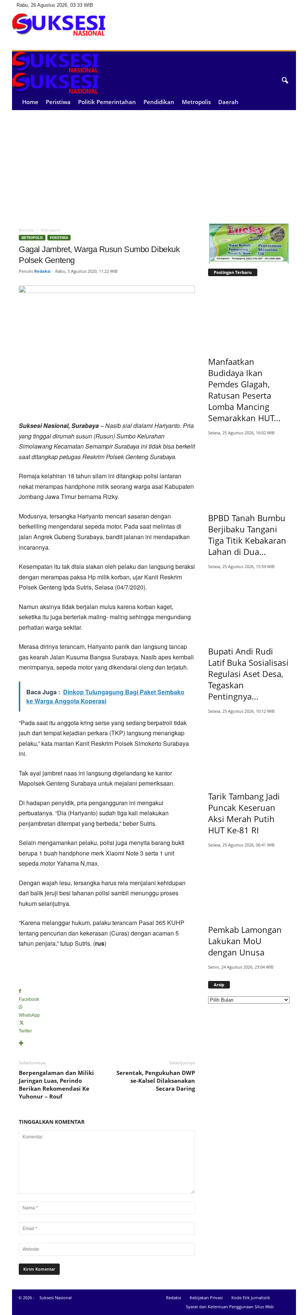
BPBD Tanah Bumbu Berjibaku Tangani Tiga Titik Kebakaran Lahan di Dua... (247, 534)
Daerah (228, 102)
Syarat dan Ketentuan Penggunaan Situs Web (230, 1306)
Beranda (26, 230)
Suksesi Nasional (55, 1297)
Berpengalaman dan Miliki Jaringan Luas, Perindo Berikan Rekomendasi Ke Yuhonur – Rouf (56, 1084)
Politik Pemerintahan (107, 102)
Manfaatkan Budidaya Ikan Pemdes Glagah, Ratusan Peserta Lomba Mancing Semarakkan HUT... (244, 389)
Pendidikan (158, 102)
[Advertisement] (154, 166)
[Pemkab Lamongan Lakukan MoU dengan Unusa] (249, 883)
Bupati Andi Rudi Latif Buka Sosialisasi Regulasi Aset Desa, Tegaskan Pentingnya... (248, 673)
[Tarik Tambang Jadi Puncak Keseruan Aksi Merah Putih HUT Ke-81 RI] (249, 749)
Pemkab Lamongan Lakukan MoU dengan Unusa (245, 941)
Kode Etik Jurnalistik (250, 1297)
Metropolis (196, 102)
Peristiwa (58, 102)
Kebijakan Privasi (206, 1297)
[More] (107, 1043)
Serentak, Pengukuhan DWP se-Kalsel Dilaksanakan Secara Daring (155, 1080)
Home (30, 102)
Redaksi (42, 271)
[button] (284, 81)
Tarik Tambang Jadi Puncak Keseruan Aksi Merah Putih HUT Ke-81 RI (244, 813)
